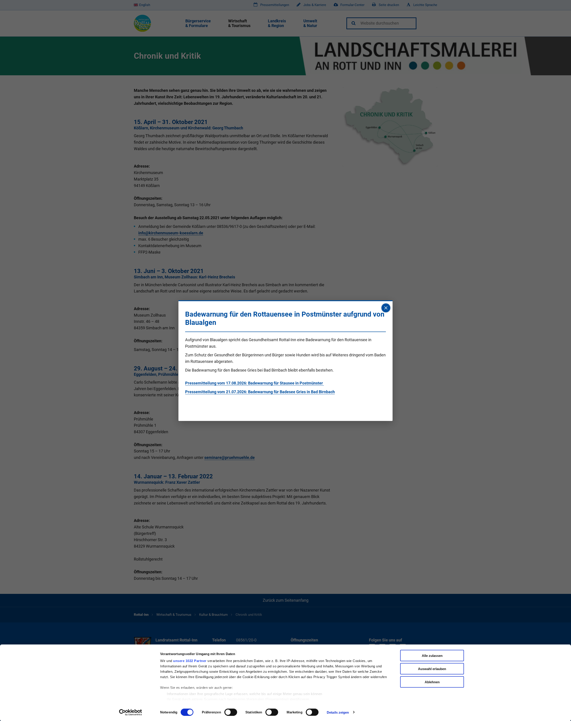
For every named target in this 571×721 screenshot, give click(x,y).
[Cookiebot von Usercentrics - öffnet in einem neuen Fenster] (130, 712)
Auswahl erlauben (432, 669)
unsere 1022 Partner (190, 661)
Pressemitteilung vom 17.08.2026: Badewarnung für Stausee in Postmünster (254, 383)
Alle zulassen (432, 656)
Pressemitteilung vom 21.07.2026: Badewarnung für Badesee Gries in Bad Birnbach (260, 391)
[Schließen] (385, 307)
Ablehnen (432, 682)
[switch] (230, 712)
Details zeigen (338, 712)
